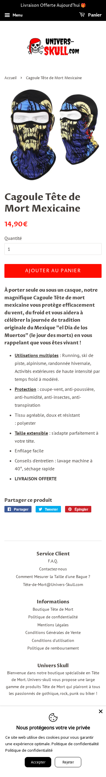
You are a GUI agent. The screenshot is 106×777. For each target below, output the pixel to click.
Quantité (13, 238)
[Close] (101, 711)
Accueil (10, 78)
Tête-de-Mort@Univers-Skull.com (53, 584)
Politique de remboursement (53, 648)
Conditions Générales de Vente (53, 632)
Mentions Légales (53, 624)
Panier (94, 15)
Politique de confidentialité (53, 617)
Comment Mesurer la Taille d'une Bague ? (53, 576)
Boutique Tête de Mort (53, 609)
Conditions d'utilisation (53, 640)
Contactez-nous (53, 569)
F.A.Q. (53, 561)
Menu (17, 15)
